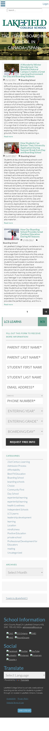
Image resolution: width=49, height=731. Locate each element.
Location (11, 525)
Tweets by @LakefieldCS (17, 598)
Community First (15, 489)
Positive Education (16, 533)
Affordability (13, 469)
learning (11, 521)
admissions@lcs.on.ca (32, 627)
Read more (8, 136)
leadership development (19, 517)
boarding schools (15, 481)
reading (11, 548)
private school (14, 537)
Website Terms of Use (15, 702)
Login (45, 3)
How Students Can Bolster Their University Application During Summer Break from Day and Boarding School (32, 148)
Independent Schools (17, 509)
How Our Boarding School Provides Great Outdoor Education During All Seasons (31, 233)
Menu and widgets (2, 4)
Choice (11, 485)
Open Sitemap (24, 710)
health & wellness (16, 505)
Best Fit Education (16, 473)
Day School (13, 493)
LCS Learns (12, 321)
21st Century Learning (18, 461)
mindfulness (13, 529)
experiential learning (17, 497)
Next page (46, 311)
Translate (25, 680)
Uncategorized (14, 552)
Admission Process (16, 465)
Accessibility (11, 698)
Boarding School (28, 80)
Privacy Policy (23, 698)
